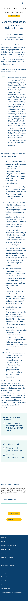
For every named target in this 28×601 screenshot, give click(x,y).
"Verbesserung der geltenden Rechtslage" (14, 449)
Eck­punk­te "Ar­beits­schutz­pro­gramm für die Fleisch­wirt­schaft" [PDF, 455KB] (14, 426)
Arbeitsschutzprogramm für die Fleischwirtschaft (13, 49)
